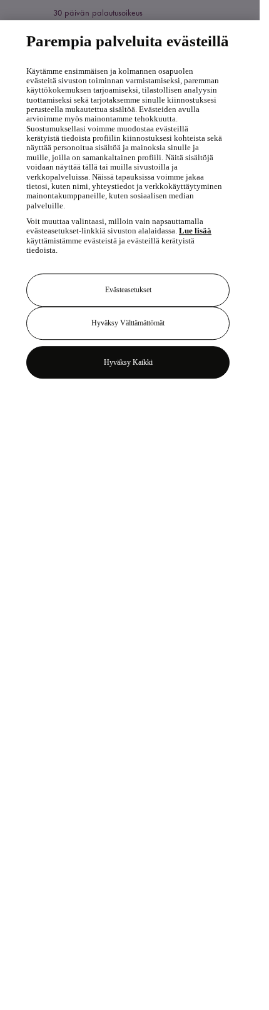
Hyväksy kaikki (128, 362)
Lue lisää (195, 231)
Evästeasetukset (128, 289)
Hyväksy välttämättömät (128, 323)
